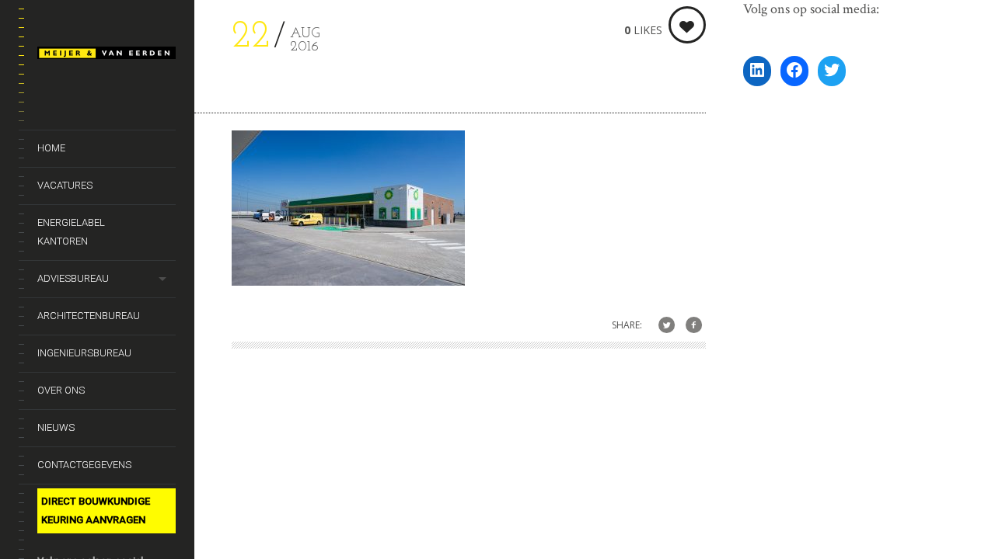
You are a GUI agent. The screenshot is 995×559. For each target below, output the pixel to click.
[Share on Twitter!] (667, 326)
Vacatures (65, 185)
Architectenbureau (88, 315)
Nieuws (56, 427)
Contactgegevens (84, 464)
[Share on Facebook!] (694, 326)
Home (51, 148)
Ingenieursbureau (84, 353)
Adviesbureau (73, 278)
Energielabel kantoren (71, 232)
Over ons (61, 390)
